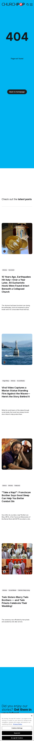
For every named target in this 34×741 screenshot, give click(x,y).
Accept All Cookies (17, 738)
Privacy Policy (17, 724)
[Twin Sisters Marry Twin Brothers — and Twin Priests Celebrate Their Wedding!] (17, 558)
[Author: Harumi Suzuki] (4, 571)
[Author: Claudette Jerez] (4, 251)
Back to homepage (17, 92)
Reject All (17, 733)
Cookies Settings (17, 728)
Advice (4, 485)
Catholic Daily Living (24, 590)
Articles (4, 270)
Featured (17, 485)
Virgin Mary (5, 380)
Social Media (21, 380)
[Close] (32, 716)
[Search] (27, 4)
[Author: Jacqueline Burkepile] (4, 466)
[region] (17, 727)
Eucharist (11, 270)
